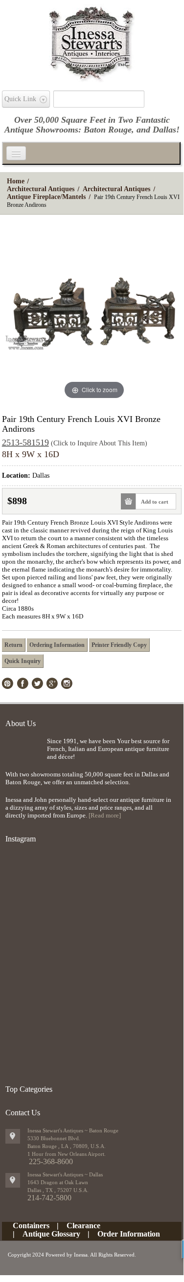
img (23, 753)
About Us (20, 723)
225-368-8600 (51, 1161)
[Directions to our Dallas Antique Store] (12, 1180)
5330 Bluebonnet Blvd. (53, 1138)
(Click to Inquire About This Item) (99, 443)
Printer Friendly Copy (119, 644)
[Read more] (105, 815)
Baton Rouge (108, 129)
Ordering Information (57, 644)
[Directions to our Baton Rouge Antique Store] (12, 1136)
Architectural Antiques (40, 189)
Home (15, 181)
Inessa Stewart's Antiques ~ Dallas (65, 1174)
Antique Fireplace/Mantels (46, 196)
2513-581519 (25, 442)
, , (58, 1190)
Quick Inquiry (22, 661)
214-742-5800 (49, 1198)
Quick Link (20, 99)
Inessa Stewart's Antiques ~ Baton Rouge (72, 1130)
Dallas (164, 129)
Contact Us (22, 1112)
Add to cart (154, 502)
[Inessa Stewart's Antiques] (92, 41)
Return (13, 644)
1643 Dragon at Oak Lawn (57, 1182)
